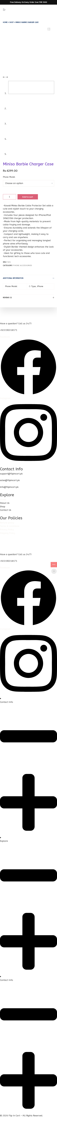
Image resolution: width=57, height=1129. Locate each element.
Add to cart (27, 197)
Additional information (13, 278)
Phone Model (9, 177)
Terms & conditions (9, 526)
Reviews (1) (7, 297)
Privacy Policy (7, 529)
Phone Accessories (22, 265)
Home (5, 22)
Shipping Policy (7, 533)
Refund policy (7, 522)
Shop (11, 22)
